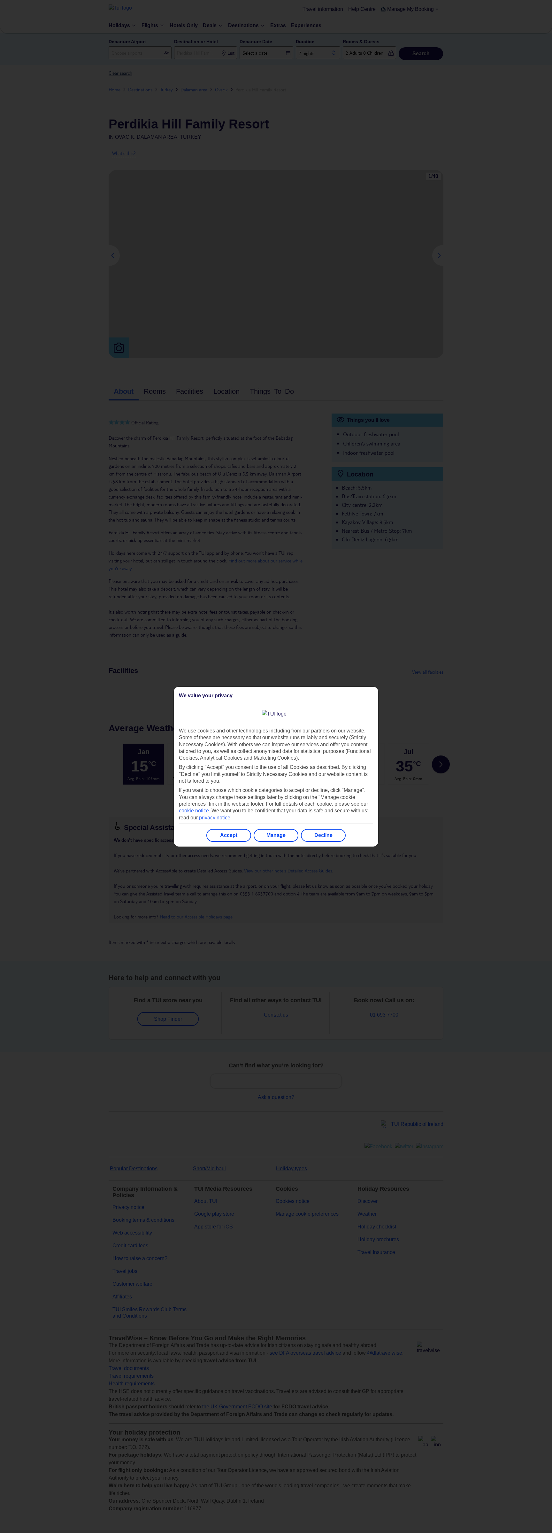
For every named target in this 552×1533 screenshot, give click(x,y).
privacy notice (214, 817)
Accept (228, 835)
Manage (276, 835)
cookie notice (194, 810)
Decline (323, 835)
